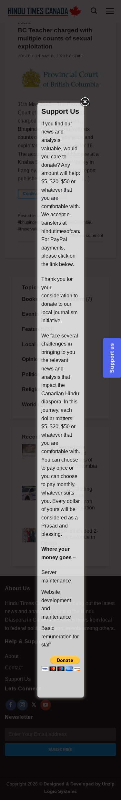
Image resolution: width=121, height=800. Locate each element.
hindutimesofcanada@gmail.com (78, 231)
